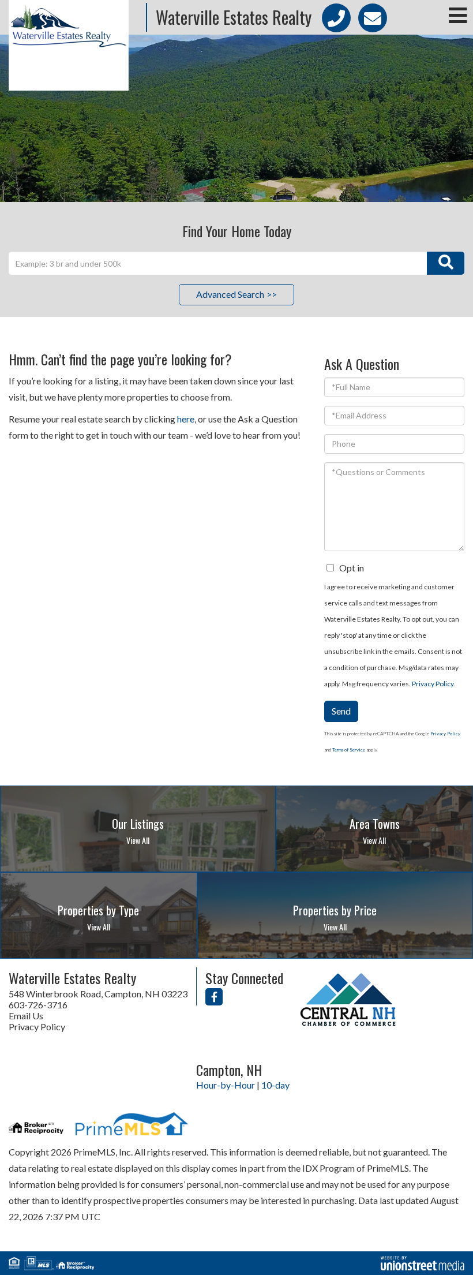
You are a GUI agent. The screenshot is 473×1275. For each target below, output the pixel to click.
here (185, 418)
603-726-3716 (38, 1004)
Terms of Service (348, 750)
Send (341, 710)
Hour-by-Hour (225, 1084)
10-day (275, 1084)
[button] (445, 263)
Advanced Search (230, 294)
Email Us (26, 1015)
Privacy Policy (432, 683)
